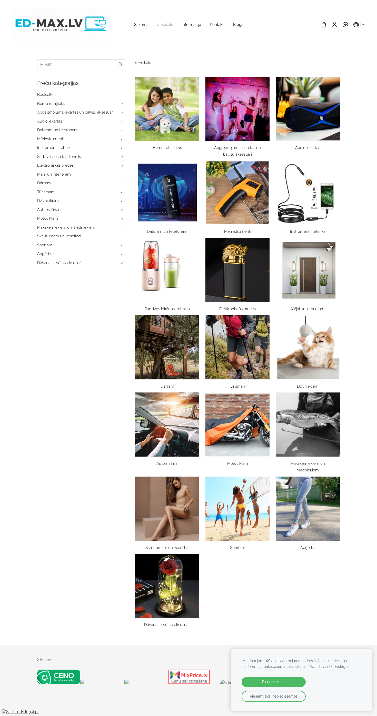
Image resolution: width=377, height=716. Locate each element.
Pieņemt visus (273, 682)
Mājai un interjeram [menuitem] (54, 174)
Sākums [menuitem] (141, 24)
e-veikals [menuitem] (165, 24)
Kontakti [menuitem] (217, 24)
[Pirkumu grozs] (323, 24)
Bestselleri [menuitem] (46, 94)
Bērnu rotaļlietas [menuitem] (51, 103)
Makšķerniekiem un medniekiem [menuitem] (66, 227)
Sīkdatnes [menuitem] (45, 659)
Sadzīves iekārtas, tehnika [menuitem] (59, 156)
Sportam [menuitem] (44, 245)
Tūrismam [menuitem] (46, 192)
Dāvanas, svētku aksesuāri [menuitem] (60, 262)
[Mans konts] (334, 24)
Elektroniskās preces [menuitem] (55, 165)
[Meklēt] (120, 65)
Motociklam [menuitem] (47, 218)
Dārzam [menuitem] (44, 183)
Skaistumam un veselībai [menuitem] (59, 236)
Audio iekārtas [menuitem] (49, 121)
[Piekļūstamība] (345, 24)
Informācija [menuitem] (191, 24)
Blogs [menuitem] (238, 24)
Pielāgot (342, 666)
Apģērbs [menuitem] (44, 253)
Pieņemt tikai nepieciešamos (273, 696)
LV (361, 24)
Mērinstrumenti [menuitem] (50, 139)
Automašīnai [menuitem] (48, 209)
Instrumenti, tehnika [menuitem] (55, 147)
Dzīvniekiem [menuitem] (48, 200)
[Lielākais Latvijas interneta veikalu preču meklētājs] (145, 682)
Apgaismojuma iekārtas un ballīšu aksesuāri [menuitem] (75, 112)
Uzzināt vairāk (320, 666)
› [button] (122, 104)
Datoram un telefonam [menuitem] (57, 130)
